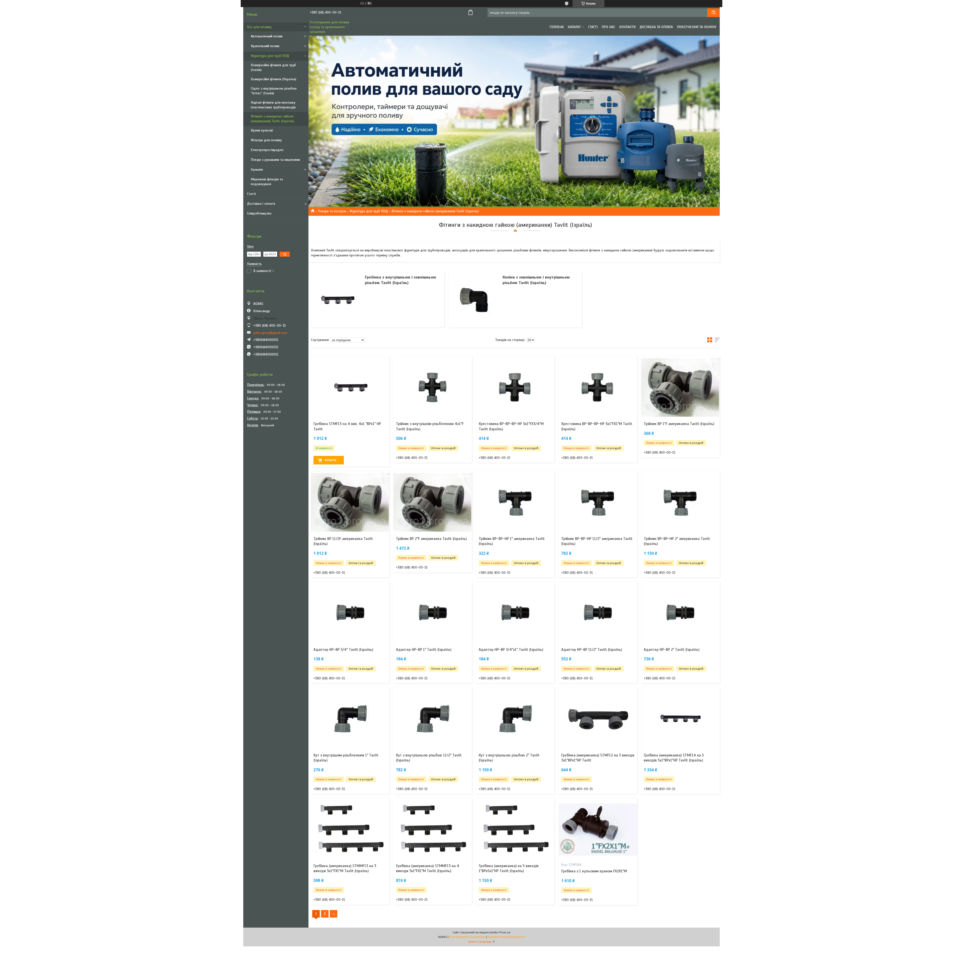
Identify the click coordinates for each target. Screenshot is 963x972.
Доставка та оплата (656, 27)
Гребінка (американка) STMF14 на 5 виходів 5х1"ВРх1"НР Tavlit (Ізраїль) (674, 757)
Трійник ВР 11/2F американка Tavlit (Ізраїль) (343, 541)
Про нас (608, 27)
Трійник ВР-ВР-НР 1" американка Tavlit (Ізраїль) (512, 541)
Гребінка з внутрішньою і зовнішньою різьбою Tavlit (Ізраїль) (400, 280)
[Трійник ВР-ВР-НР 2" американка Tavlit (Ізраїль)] (680, 502)
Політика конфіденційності (506, 937)
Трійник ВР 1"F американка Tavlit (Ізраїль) (679, 424)
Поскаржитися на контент (467, 937)
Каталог (574, 27)
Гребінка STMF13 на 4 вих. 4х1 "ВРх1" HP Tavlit (347, 426)
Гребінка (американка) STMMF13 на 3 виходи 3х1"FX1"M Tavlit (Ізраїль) (344, 868)
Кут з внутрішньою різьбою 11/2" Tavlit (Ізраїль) (429, 757)
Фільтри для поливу (266, 140)
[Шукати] (713, 12)
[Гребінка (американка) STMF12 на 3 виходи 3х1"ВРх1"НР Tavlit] (598, 718)
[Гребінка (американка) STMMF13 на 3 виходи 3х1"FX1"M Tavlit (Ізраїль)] (350, 829)
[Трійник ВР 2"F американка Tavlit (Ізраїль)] (432, 502)
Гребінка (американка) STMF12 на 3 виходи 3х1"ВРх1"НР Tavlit (597, 757)
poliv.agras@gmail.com (270, 333)
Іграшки (257, 169)
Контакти (627, 27)
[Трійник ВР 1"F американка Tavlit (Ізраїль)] (680, 387)
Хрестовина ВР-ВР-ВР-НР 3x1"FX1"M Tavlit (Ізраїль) (596, 426)
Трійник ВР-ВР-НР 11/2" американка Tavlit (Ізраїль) (596, 541)
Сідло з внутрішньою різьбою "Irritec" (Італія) (274, 90)
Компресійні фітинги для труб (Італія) (273, 67)
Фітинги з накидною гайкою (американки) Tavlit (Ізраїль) (272, 118)
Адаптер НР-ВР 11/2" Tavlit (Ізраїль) (591, 649)
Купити (330, 460)
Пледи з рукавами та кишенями (275, 160)
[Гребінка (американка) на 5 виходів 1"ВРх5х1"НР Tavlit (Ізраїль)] (515, 829)
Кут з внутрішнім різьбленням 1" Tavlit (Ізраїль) (345, 757)
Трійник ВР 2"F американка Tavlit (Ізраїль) (431, 538)
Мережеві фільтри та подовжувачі (267, 181)
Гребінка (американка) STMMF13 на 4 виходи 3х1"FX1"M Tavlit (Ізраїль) (427, 868)
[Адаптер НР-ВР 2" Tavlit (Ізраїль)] (680, 613)
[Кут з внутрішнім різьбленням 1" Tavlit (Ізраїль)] (350, 718)
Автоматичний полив (267, 36)
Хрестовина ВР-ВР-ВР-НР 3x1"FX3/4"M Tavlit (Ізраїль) (511, 426)
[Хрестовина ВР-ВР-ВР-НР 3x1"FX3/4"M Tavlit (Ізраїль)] (515, 387)
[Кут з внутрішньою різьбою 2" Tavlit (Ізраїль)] (515, 718)
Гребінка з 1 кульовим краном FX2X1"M (594, 871)
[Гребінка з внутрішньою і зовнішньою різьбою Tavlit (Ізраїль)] (337, 300)
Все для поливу (259, 27)
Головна (556, 27)
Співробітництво (259, 213)
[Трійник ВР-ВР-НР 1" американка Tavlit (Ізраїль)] (515, 502)
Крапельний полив (265, 46)
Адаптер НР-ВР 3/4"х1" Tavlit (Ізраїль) (511, 649)
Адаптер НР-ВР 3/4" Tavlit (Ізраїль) (343, 649)
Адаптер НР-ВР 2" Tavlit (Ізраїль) (671, 649)
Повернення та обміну (696, 27)
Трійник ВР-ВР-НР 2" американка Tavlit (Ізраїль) (677, 541)
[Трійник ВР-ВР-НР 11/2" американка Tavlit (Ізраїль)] (598, 502)
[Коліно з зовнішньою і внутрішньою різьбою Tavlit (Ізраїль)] (475, 300)
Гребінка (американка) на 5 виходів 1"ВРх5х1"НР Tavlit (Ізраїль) (509, 868)
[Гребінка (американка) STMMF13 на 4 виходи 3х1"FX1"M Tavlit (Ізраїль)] (432, 829)
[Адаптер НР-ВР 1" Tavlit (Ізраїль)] (432, 613)
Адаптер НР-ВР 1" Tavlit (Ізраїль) (423, 649)
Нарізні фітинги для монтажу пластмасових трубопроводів (273, 104)
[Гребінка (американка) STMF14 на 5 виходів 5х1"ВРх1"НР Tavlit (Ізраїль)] (680, 718)
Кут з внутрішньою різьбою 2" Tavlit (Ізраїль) (509, 757)
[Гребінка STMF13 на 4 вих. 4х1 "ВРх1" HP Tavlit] (350, 387)
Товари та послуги (332, 211)
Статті (251, 194)
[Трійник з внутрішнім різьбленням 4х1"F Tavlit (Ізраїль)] (432, 387)
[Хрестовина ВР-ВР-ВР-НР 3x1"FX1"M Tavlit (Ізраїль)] (598, 387)
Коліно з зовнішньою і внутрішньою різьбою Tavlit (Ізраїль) (536, 280)
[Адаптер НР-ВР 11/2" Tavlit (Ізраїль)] (598, 613)
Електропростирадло (267, 150)
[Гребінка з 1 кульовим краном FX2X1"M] (598, 829)
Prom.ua (504, 932)
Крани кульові (262, 130)
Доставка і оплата (261, 203)
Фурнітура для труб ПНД (270, 56)
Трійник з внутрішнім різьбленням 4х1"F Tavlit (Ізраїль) (430, 426)
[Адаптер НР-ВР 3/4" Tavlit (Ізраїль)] (350, 613)
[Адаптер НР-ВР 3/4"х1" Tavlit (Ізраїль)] (515, 613)
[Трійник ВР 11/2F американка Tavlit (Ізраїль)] (350, 502)
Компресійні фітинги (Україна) (273, 79)
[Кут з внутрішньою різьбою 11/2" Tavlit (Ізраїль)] (432, 718)
